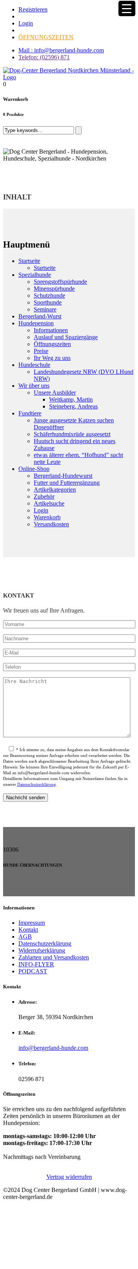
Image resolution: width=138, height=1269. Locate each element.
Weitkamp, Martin (71, 399)
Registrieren (33, 9)
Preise (41, 351)
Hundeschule (34, 365)
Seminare (45, 309)
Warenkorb (47, 517)
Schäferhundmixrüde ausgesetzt (72, 434)
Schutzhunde (49, 295)
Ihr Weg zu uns (52, 358)
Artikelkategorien (55, 489)
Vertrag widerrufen (69, 1177)
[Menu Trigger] (126, 8)
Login (25, 23)
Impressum (31, 922)
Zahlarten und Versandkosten (53, 957)
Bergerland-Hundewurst (63, 475)
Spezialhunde (34, 274)
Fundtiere (29, 413)
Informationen (51, 330)
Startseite (29, 261)
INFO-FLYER (36, 964)
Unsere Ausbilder (55, 392)
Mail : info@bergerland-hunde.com (61, 50)
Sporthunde (48, 302)
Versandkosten (51, 524)
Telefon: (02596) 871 (44, 57)
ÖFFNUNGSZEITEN (46, 37)
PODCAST (32, 971)
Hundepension (36, 323)
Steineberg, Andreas (73, 406)
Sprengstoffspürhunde (60, 281)
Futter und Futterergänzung (67, 482)
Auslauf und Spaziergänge (66, 337)
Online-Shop (33, 468)
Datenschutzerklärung (36, 784)
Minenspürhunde (54, 288)
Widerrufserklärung (41, 950)
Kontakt (28, 929)
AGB (25, 936)
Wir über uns (33, 385)
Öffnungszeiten (52, 344)
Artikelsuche (49, 503)
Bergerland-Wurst (39, 316)
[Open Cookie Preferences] (60, 1262)
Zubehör (44, 496)
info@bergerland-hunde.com (53, 1048)
